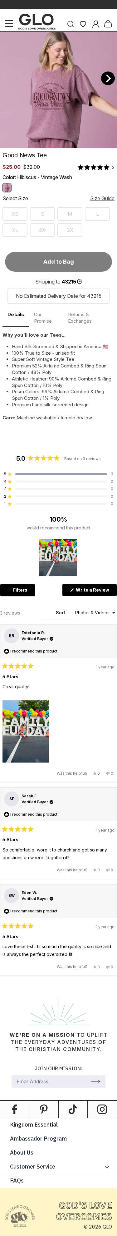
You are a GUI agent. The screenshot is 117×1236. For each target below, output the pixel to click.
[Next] (108, 78)
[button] (96, 167)
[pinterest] (43, 1109)
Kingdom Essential (34, 1125)
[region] (58, 557)
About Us (21, 1153)
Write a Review (96, 591)
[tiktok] (73, 1109)
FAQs (17, 1181)
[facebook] (14, 1109)
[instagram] (102, 1109)
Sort (61, 612)
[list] (58, 90)
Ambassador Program (38, 1139)
